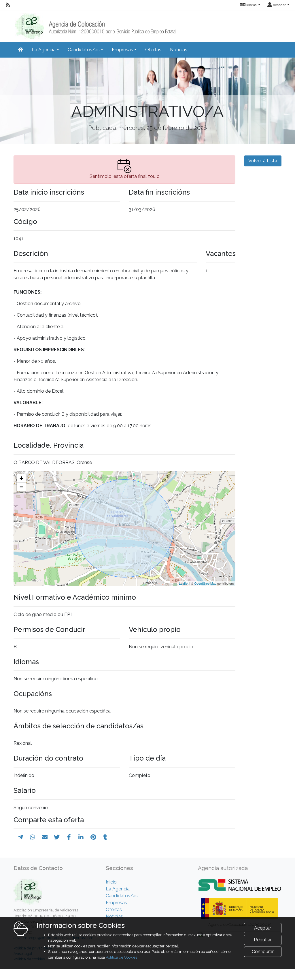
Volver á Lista (262, 161)
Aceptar (262, 928)
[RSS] (8, 5)
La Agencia (118, 889)
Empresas (116, 902)
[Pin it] (93, 837)
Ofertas (153, 49)
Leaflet (183, 583)
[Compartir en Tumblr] (105, 837)
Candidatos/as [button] (84, 49)
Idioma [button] (251, 5)
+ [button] (21, 478)
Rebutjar (263, 940)
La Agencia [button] (44, 49)
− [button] (21, 487)
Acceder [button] (279, 5)
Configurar (263, 951)
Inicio (111, 882)
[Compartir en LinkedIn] (81, 837)
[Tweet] (57, 837)
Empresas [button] (122, 49)
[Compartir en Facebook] (69, 837)
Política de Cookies (121, 957)
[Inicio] (95, 24)
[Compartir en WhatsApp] (32, 837)
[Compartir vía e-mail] (45, 837)
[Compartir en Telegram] (20, 837)
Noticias (178, 49)
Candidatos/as (122, 895)
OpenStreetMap (205, 583)
